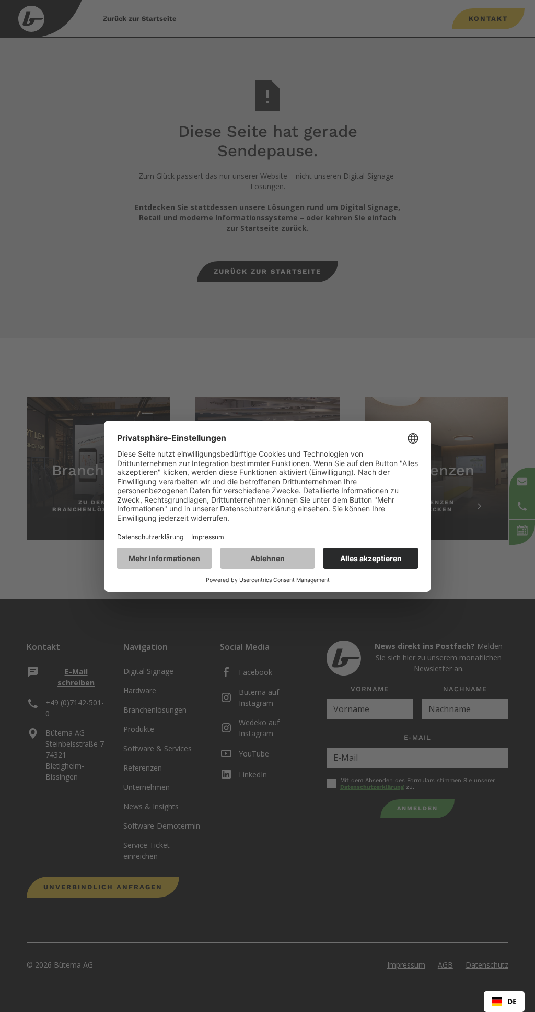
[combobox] (504, 1001)
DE (512, 1001)
